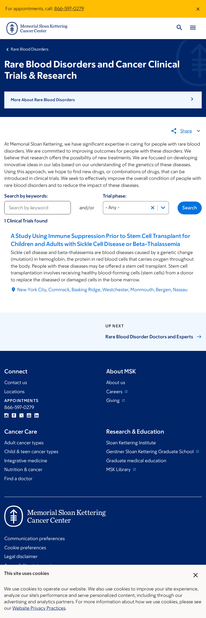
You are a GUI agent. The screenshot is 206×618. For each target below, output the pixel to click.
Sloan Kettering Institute (131, 442)
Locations (14, 391)
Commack (58, 289)
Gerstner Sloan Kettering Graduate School (150, 451)
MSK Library (119, 469)
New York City (31, 289)
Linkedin (36, 415)
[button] (103, 100)
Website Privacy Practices (38, 608)
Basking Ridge (86, 289)
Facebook (14, 415)
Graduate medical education (136, 460)
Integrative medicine (25, 460)
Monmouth (142, 289)
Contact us (15, 382)
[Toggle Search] (179, 28)
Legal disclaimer (21, 556)
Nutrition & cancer (23, 469)
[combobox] (136, 207)
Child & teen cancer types (31, 451)
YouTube (29, 415)
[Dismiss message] (198, 8)
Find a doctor (18, 478)
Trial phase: (115, 196)
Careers (114, 391)
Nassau (180, 289)
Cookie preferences (25, 547)
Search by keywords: (26, 196)
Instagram (6, 415)
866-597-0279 (69, 8)
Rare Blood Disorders (30, 49)
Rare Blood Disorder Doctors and (149, 336)
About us (115, 382)
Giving (113, 400)
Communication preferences (34, 538)
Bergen (163, 289)
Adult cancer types (23, 442)
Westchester (115, 289)
